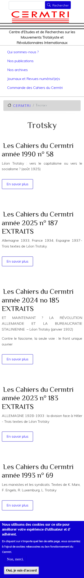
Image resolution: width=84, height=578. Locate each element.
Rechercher (60, 5)
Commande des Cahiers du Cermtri (35, 87)
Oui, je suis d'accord (21, 570)
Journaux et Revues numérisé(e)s (33, 78)
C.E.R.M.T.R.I (21, 105)
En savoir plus (17, 184)
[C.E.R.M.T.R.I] (40, 17)
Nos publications (20, 61)
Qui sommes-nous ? (23, 52)
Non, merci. (15, 559)
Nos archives (17, 69)
